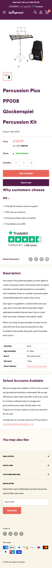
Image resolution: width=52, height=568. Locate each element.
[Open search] (35, 12)
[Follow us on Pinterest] (21, 534)
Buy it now (26, 182)
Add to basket (26, 173)
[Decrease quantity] (16, 163)
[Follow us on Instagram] (16, 534)
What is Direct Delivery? (37, 366)
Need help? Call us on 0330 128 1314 (26, 2)
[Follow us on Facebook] (5, 534)
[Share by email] (47, 259)
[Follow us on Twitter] (10, 534)
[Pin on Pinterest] (36, 259)
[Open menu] (4, 12)
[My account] (40, 12)
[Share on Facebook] (31, 259)
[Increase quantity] (31, 163)
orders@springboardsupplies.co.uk (18, 424)
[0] (47, 12)
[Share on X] (42, 259)
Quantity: (7, 163)
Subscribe (12, 510)
